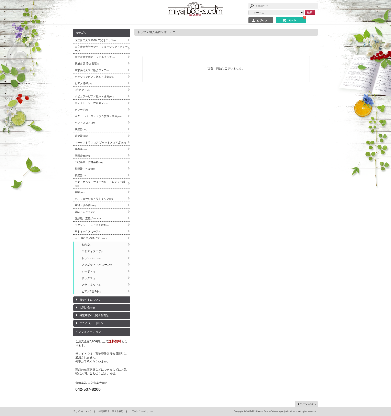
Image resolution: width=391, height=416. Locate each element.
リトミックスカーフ (88, 231)
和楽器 (80, 175)
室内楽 (86, 244)
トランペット (91, 258)
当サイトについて (90, 299)
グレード (81, 109)
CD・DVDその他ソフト (91, 238)
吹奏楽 (81, 149)
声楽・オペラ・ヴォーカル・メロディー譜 (100, 183)
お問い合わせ (87, 307)
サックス (88, 278)
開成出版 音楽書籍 (87, 63)
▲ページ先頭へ (306, 403)
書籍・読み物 (85, 205)
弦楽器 (81, 129)
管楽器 (81, 135)
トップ (141, 32)
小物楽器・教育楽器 (89, 162)
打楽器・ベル (85, 168)
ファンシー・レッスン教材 (92, 224)
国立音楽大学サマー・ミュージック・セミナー (101, 48)
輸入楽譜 (155, 32)
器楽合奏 (82, 155)
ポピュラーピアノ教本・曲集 (94, 96)
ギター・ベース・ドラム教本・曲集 (98, 116)
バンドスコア (85, 122)
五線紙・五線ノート (88, 218)
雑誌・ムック (85, 211)
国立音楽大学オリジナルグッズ (95, 57)
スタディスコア (92, 251)
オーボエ (88, 271)
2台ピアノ (82, 89)
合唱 (80, 192)
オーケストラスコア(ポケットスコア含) (100, 142)
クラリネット (91, 284)
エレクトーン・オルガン (91, 102)
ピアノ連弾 (83, 83)
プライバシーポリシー (92, 323)
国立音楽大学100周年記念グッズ (95, 40)
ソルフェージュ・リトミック (94, 198)
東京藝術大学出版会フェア (92, 70)
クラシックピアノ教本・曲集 (94, 76)
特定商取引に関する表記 (94, 315)
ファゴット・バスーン (96, 264)
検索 (309, 12)
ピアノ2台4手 (91, 291)
